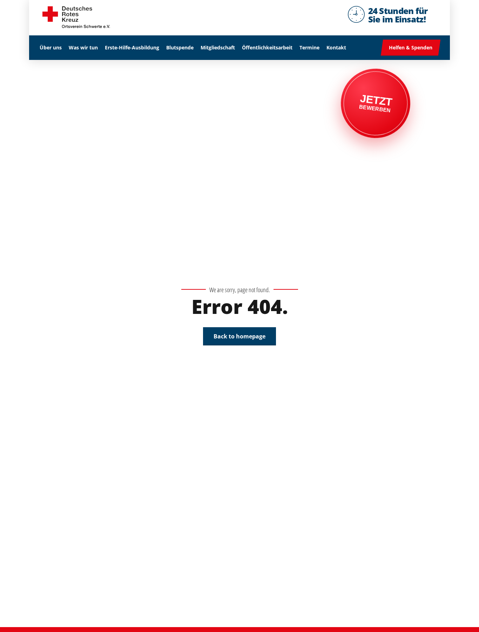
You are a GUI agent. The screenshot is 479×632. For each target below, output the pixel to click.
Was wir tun (83, 47)
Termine (309, 47)
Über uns (51, 47)
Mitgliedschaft (218, 47)
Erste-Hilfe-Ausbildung (132, 47)
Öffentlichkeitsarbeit (267, 47)
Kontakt (336, 47)
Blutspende (180, 47)
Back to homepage (239, 336)
